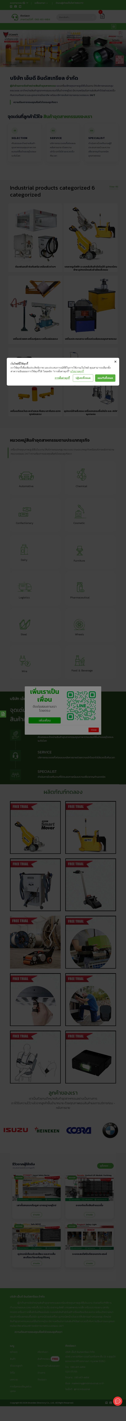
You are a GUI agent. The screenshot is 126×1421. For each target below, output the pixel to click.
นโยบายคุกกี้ (77, 371)
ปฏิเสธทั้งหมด (83, 377)
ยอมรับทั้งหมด (105, 377)
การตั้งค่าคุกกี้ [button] (62, 377)
